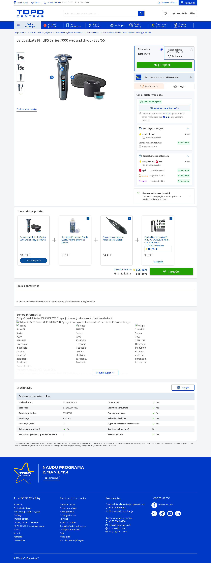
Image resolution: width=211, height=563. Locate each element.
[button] (51, 77)
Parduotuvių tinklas (22, 508)
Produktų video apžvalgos (72, 540)
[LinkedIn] (179, 513)
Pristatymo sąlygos (68, 508)
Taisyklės (64, 519)
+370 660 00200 (117, 521)
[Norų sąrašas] (165, 13)
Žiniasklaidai (19, 540)
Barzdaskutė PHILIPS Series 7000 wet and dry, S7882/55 (127, 32)
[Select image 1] (20, 56)
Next (21, 94)
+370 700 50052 (117, 507)
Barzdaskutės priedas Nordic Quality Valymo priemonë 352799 (74, 240)
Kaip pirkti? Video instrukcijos (73, 526)
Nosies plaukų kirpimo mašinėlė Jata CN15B (113, 238)
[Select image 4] (20, 87)
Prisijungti (190, 2)
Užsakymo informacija (70, 529)
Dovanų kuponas (182, 25)
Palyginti (182, 86)
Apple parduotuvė (75, 25)
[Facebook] (154, 505)
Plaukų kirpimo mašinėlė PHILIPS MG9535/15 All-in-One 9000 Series (156, 240)
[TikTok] (163, 513)
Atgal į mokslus (96, 25)
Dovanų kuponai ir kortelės (26, 522)
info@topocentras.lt (120, 525)
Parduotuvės (22, 2)
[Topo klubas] (49, 474)
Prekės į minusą (137, 25)
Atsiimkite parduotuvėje (166, 108)
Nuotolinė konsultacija (121, 511)
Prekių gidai (65, 537)
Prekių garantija (67, 512)
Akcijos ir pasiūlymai (53, 25)
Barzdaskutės (93, 32)
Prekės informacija (27, 109)
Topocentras (20, 32)
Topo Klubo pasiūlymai (161, 25)
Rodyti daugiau (104, 372)
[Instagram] (155, 513)
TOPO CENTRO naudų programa (29, 526)
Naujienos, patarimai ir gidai (27, 512)
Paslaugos (120, 25)
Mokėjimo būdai (67, 504)
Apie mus (18, 504)
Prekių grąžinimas (68, 515)
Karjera (17, 529)
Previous (21, 50)
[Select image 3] (20, 77)
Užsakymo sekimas (168, 2)
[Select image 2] (20, 67)
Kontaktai (18, 537)
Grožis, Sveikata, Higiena (41, 32)
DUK (62, 533)
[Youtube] (171, 513)
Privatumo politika (68, 522)
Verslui (37, 2)
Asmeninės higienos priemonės (69, 32)
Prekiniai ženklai (21, 519)
